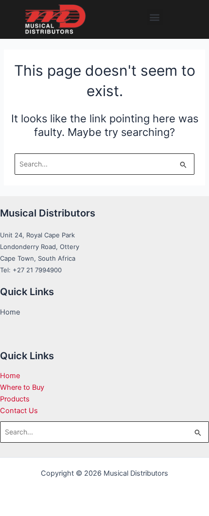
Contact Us (19, 410)
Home (10, 375)
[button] (155, 17)
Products (15, 399)
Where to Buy (22, 387)
